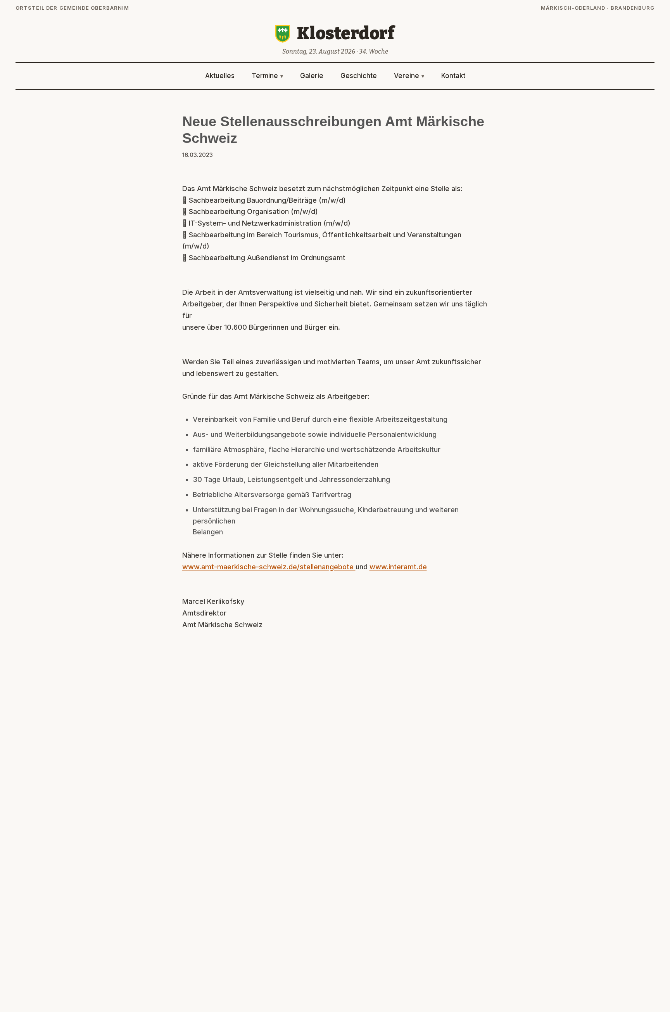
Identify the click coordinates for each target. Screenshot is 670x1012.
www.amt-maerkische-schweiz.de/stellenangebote (269, 567)
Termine (265, 76)
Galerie (311, 76)
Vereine (406, 76)
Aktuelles (220, 76)
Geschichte (358, 76)
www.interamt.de (398, 567)
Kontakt (453, 76)
